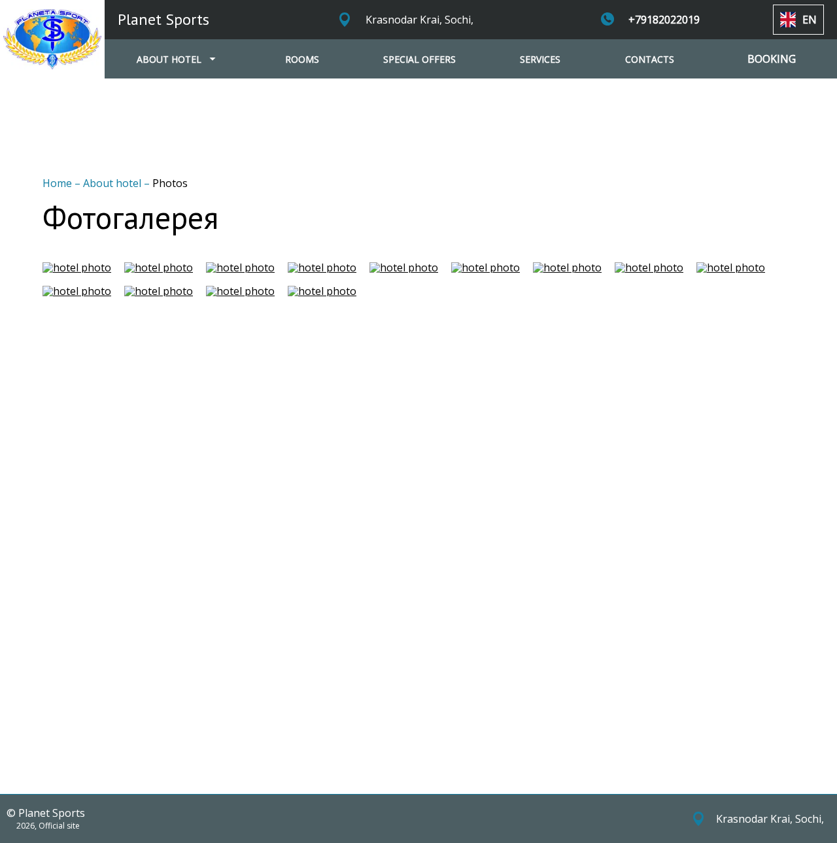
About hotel (113, 183)
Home (59, 183)
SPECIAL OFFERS (419, 59)
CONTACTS (649, 59)
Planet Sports (163, 19)
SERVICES (540, 59)
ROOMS (302, 59)
